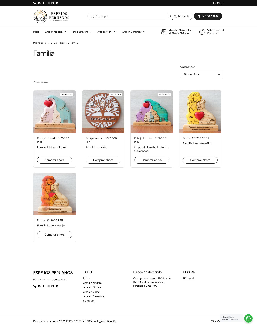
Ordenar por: (187, 66)
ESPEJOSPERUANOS (78, 321)
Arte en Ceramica (93, 296)
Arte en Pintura (92, 287)
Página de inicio (41, 42)
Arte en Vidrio (91, 291)
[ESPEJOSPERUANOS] (51, 16)
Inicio (86, 278)
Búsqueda (189, 278)
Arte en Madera (92, 282)
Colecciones (60, 42)
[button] (176, 32)
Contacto (88, 301)
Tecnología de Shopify (103, 321)
